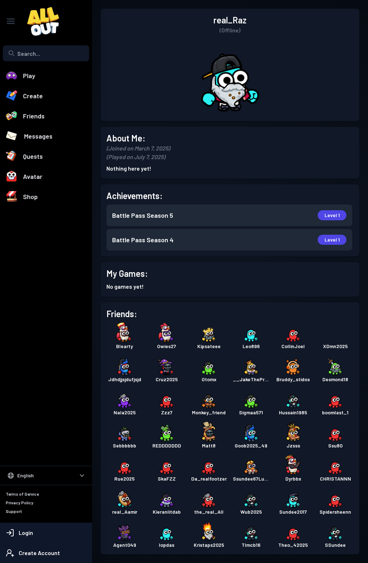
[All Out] (39, 21)
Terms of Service (22, 493)
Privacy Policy (19, 502)
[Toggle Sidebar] (11, 21)
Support (14, 511)
